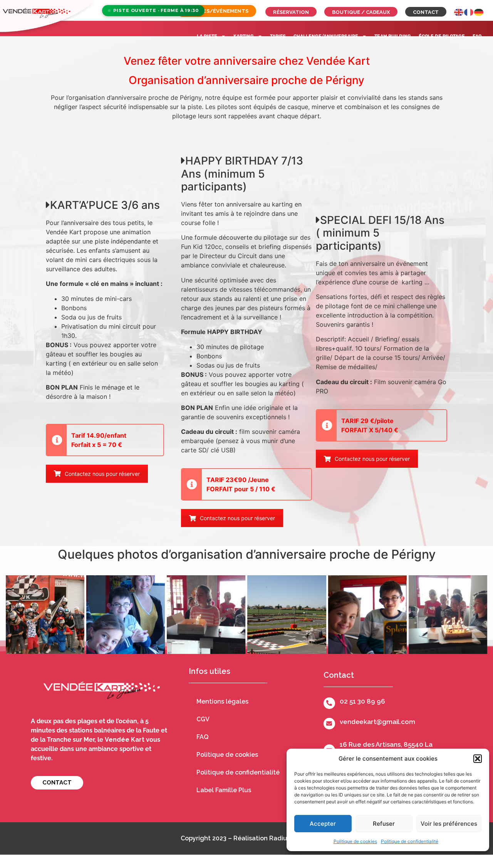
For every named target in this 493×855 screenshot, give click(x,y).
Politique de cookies (355, 841)
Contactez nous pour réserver (102, 473)
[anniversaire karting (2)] (448, 614)
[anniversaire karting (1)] (206, 614)
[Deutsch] (479, 11)
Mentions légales (222, 701)
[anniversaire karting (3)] (367, 614)
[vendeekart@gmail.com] (329, 723)
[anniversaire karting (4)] (45, 614)
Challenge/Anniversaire (325, 36)
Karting (243, 36)
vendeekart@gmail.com (377, 722)
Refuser (384, 823)
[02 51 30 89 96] (329, 703)
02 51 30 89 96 (362, 701)
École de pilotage (442, 36)
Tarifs (278, 36)
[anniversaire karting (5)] (125, 614)
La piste (207, 36)
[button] (477, 759)
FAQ (477, 36)
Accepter (323, 823)
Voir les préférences (449, 823)
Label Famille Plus (223, 790)
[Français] (469, 11)
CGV (203, 719)
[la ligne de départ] (286, 614)
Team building (392, 36)
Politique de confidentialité (409, 841)
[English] (459, 11)
